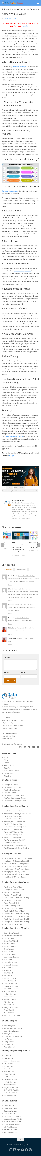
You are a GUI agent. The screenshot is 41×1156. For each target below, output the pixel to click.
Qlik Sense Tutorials (11, 986)
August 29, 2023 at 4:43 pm (26, 628)
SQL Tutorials (9, 959)
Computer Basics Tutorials (13, 1124)
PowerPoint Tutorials (11, 1129)
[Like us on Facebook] (38, 747)
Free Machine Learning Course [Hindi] (17, 813)
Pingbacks (23, 569)
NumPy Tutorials (10, 946)
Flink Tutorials (9, 1002)
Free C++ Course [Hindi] (12, 900)
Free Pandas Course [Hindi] (13, 819)
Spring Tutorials (9, 1069)
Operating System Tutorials (13, 1119)
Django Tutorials (9, 1074)
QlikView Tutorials (10, 983)
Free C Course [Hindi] (11, 903)
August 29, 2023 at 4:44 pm (26, 638)
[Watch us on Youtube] (33, 747)
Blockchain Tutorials (11, 1108)
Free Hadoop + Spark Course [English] (17, 869)
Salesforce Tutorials (10, 1111)
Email (23, 672)
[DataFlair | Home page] (16, 2)
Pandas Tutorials (9, 943)
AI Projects (8, 1033)
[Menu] (38, 3)
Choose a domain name (10, 191)
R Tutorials (7, 970)
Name (6, 672)
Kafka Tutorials (9, 1005)
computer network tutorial (13, 1121)
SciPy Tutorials (9, 949)
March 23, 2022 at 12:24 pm (22, 589)
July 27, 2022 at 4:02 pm (25, 605)
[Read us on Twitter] (29, 747)
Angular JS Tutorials (11, 1087)
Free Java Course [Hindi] (12, 895)
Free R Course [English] (12, 837)
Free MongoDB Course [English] (15, 877)
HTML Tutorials (9, 1077)
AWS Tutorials (9, 1012)
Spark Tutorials (9, 997)
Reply (10, 585)
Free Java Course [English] (13, 892)
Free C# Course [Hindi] (12, 905)
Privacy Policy (9, 773)
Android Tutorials (10, 1095)
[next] (38, 545)
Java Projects (8, 1044)
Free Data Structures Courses (14, 795)
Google (11, 455)
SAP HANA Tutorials (11, 989)
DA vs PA (9, 487)
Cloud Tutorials (9, 1010)
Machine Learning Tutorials (13, 935)
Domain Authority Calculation (10, 491)
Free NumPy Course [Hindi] (14, 824)
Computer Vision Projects (13, 1036)
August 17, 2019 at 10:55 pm (26, 576)
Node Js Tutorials (10, 1082)
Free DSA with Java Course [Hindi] (16, 919)
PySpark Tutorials (10, 999)
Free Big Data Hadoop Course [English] (18, 858)
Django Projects (9, 1041)
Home (6, 757)
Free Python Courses (11, 784)
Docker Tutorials (9, 1113)
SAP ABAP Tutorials (11, 1090)
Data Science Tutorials (11, 933)
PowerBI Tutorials (10, 981)
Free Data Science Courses (13, 787)
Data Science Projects (11, 1031)
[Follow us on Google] (30, 1149)
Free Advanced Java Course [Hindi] (16, 897)
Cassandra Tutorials (10, 962)
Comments (9, 569)
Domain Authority (19, 487)
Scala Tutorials (9, 1071)
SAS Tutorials (8, 973)
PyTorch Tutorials (10, 954)
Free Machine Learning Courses (15, 800)
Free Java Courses (10, 792)
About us (7, 760)
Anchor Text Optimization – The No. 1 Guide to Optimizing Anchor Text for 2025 (18, 547)
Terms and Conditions (11, 770)
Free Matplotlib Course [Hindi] (14, 821)
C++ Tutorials (8, 1058)
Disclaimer (7, 776)
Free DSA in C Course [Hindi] (14, 911)
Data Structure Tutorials (12, 1061)
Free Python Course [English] (14, 811)
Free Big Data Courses (12, 790)
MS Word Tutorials (10, 1127)
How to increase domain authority (29, 491)
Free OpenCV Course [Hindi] (14, 832)
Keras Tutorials (9, 951)
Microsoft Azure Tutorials (13, 1015)
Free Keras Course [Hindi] (13, 835)
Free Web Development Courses (15, 798)
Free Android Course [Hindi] (14, 924)
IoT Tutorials (8, 967)
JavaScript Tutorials (10, 1079)
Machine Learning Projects (13, 1028)
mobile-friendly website (22, 271)
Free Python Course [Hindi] (13, 816)
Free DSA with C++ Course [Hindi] (16, 913)
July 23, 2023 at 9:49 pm (22, 618)
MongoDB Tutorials (11, 965)
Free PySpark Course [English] (14, 871)
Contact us (7, 762)
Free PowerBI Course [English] (15, 845)
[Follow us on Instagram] (20, 747)
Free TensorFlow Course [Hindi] (15, 827)
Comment (8, 657)
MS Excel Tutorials (10, 1132)
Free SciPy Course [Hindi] (13, 829)
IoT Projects (8, 1039)
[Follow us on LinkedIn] (25, 747)
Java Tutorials (8, 1063)
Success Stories (9, 765)
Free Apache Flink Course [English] (16, 866)
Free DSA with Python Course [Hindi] (17, 916)
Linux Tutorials (9, 1105)
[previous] (2, 545)
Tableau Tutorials (10, 978)
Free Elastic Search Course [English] (16, 848)
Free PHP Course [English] (13, 908)
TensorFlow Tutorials (11, 941)
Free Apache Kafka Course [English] (17, 863)
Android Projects (10, 1047)
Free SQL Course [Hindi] (13, 842)
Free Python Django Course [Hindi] (16, 921)
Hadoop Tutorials (10, 994)
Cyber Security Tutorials (12, 1116)
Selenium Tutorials (10, 1093)
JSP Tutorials (8, 1066)
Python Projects (9, 1025)
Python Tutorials (9, 938)
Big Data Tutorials (10, 991)
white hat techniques (20, 66)
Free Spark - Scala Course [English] (16, 861)
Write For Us (8, 768)
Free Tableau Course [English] (14, 840)
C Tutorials (7, 1055)
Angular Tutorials (10, 1085)
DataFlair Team (10, 18)
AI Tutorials (8, 975)
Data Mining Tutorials (11, 957)
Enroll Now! (27, 26)
